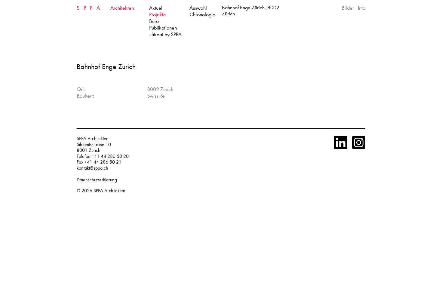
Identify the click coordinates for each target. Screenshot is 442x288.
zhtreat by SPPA (165, 34)
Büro (154, 21)
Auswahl (198, 8)
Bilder (348, 8)
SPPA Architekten (109, 190)
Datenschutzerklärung (97, 180)
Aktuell (156, 8)
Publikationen (163, 28)
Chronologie (202, 14)
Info (361, 8)
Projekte (157, 14)
